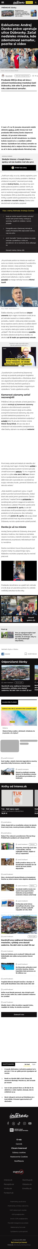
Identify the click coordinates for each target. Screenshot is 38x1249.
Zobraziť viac (19, 1014)
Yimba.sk (8, 1188)
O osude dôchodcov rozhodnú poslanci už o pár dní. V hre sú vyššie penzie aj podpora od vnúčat (20, 1071)
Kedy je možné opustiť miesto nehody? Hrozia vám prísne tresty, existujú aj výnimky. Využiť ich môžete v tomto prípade (20, 219)
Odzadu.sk (27, 1184)
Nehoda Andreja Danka (22, 76)
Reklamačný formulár (18, 1227)
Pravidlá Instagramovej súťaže (18, 1223)
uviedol (4, 421)
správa (11, 130)
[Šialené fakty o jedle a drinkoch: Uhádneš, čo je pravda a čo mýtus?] (19, 716)
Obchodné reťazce (33, 885)
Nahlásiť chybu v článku (9, 649)
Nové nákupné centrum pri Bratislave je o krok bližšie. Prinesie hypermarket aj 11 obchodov (19, 1099)
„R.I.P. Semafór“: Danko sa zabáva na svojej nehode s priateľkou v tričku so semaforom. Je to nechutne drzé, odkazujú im (21, 241)
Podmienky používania (18, 1201)
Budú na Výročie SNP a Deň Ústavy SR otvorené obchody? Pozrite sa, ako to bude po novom (19, 1080)
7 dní (33, 1064)
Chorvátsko (33, 844)
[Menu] (2, 2)
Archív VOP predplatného (19, 1219)
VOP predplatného (18, 1214)
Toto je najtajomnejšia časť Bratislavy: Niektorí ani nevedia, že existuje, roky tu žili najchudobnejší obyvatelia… (25, 637)
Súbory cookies (19, 1152)
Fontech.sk (8, 1193)
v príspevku (26, 499)
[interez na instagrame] (24, 1122)
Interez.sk (8, 1180)
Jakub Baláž (8, 76)
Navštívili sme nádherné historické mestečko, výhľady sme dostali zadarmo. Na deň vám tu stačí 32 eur (16, 688)
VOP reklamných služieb (18, 1210)
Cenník (19, 1144)
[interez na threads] (13, 1122)
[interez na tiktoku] (19, 1122)
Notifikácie (19, 1161)
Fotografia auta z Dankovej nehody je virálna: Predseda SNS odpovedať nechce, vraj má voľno (20, 231)
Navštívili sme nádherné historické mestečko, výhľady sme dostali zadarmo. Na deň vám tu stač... (22, 13)
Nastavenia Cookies (19, 1157)
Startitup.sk (27, 1180)
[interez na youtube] (29, 1122)
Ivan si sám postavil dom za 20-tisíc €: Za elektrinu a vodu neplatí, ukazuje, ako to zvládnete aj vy (19, 1090)
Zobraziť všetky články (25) (15, 250)
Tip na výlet (19, 682)
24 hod (27, 1064)
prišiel (32, 466)
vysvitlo (32, 332)
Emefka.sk (27, 1188)
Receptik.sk (9, 1184)
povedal (4, 280)
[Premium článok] (7, 917)
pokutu (19, 472)
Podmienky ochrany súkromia (18, 1206)
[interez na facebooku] (8, 1122)
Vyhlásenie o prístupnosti (19, 1231)
